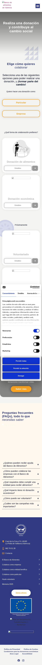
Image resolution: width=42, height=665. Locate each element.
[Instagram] (23, 660)
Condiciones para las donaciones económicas (21, 651)
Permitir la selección (21, 368)
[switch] (36, 337)
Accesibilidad (27, 654)
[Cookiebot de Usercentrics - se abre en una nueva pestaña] (30, 287)
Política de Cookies (31, 649)
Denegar (21, 376)
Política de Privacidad (12, 649)
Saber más (21, 389)
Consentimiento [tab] (8, 293)
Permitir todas (21, 361)
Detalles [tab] (21, 293)
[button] (38, 6)
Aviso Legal (14, 654)
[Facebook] (19, 660)
